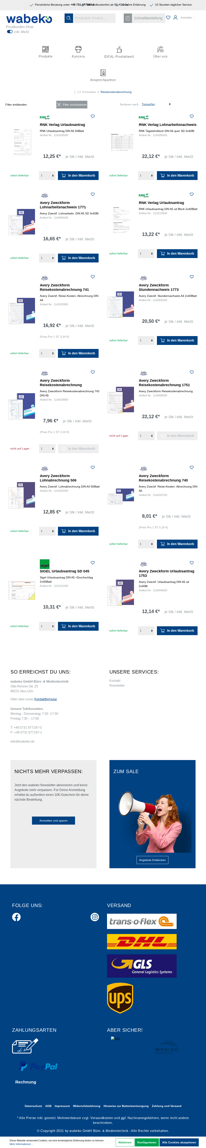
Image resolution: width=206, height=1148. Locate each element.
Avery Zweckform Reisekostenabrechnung (61, 383)
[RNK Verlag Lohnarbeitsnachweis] (121, 142)
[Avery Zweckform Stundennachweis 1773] (121, 304)
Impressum (62, 1106)
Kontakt (114, 680)
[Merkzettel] (168, 17)
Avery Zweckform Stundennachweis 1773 (159, 287)
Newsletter (117, 685)
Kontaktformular (45, 699)
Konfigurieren (146, 1142)
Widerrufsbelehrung (86, 1106)
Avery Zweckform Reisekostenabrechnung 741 (64, 287)
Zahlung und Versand (166, 1106)
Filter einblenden (16, 104)
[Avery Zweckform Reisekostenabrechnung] (22, 406)
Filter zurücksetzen (75, 104)
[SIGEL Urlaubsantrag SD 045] (22, 590)
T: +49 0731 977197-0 (26, 727)
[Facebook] (16, 916)
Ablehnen (125, 1142)
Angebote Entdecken (152, 860)
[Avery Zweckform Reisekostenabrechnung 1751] (121, 400)
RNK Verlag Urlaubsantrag (62, 125)
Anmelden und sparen (53, 820)
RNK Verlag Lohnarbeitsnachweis (168, 125)
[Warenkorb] (197, 15)
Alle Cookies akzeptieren (179, 1142)
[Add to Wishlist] (93, 117)
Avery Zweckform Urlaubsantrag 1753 (166, 573)
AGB (48, 1106)
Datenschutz (33, 1106)
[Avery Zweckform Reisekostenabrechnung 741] (22, 311)
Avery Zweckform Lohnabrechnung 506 (58, 478)
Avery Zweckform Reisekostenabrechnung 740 (163, 478)
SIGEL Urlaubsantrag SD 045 (64, 571)
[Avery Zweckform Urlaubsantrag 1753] (121, 592)
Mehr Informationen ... (21, 1144)
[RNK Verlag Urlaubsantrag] (22, 142)
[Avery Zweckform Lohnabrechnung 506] (22, 495)
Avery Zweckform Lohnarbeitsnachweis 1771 (63, 205)
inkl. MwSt (21, 32)
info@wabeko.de (22, 741)
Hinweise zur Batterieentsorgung (126, 1106)
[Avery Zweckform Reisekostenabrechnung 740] (121, 502)
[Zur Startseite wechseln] (29, 18)
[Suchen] (69, 18)
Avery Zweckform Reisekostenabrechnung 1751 (164, 383)
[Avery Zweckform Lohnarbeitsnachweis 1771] (22, 222)
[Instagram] (95, 916)
